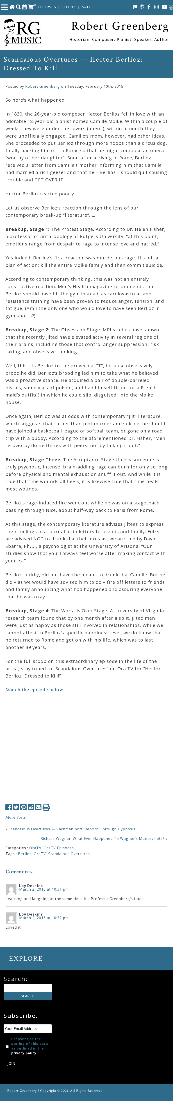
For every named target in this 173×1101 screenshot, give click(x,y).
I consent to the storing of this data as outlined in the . (29, 1046)
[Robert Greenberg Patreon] (135, 6)
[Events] (24, 6)
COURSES (47, 6)
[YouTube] (164, 6)
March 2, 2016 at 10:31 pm (44, 889)
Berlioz (25, 853)
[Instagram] (156, 6)
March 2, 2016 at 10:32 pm (44, 917)
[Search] (18, 6)
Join (11, 1063)
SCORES (69, 6)
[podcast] (142, 6)
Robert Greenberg (42, 86)
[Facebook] (149, 6)
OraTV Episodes (59, 847)
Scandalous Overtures (69, 853)
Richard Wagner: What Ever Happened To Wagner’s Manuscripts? (102, 838)
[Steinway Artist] (171, 6)
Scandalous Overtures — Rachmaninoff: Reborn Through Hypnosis (72, 829)
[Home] (12, 6)
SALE (87, 6)
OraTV (35, 847)
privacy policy (23, 1053)
